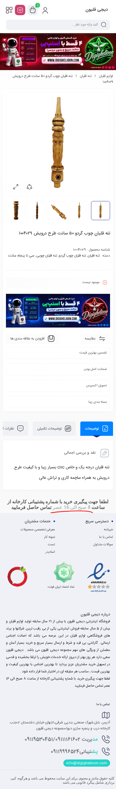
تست (51, 544)
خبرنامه (108, 529)
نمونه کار (49, 537)
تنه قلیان (86, 76)
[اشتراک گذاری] (29, 186)
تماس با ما (106, 537)
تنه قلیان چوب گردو (72, 256)
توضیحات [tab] (92, 429)
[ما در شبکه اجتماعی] (20, 10)
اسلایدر (50, 552)
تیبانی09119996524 (74, 752)
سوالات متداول (103, 544)
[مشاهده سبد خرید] (32, 10)
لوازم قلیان (106, 76)
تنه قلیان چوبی (46, 256)
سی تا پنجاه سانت (21, 256)
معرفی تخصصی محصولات (38, 529)
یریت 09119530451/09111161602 (61, 739)
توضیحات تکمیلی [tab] (49, 429)
